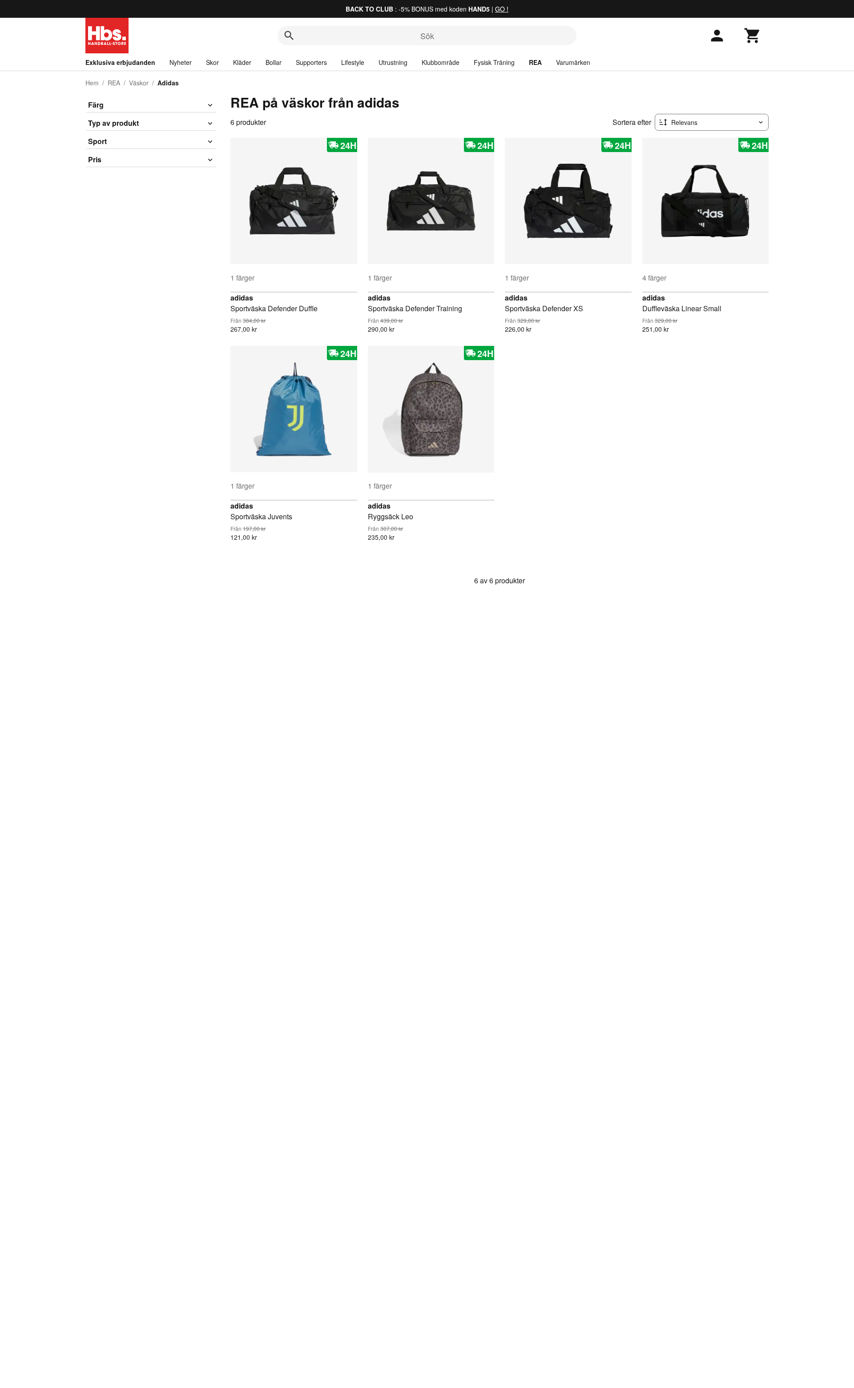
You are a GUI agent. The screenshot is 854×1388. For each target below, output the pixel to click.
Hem (92, 82)
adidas (241, 298)
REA (535, 62)
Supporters (311, 62)
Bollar (274, 62)
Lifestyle (352, 62)
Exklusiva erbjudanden (120, 62)
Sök (427, 35)
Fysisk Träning (494, 62)
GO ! (501, 8)
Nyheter (180, 62)
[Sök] (289, 35)
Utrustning (393, 62)
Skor (212, 62)
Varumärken (573, 62)
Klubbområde (440, 62)
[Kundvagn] (752, 35)
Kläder (242, 62)
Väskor (139, 82)
